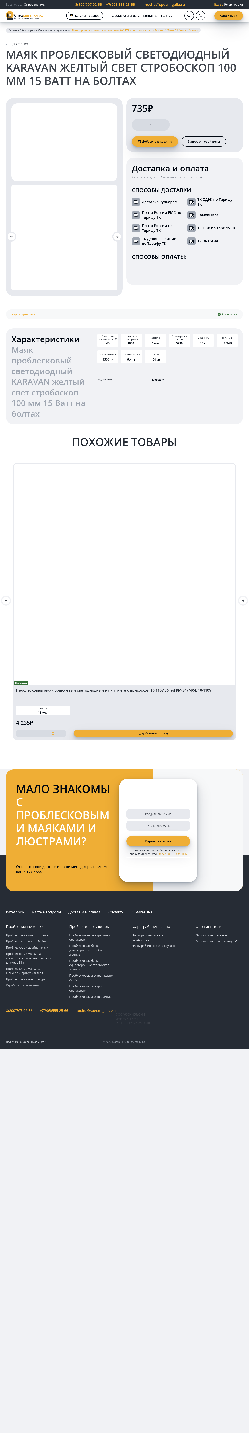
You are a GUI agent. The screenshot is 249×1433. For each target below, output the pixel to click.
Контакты (150, 16)
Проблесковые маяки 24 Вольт (28, 941)
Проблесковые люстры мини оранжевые (89, 937)
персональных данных (172, 854)
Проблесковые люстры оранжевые (85, 988)
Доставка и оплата (126, 16)
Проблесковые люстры (89, 926)
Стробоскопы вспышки (22, 985)
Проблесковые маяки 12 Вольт (28, 935)
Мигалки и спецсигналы (54, 30)
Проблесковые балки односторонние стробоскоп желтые (89, 965)
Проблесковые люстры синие (90, 997)
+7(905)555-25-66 (120, 4)
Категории (28, 30)
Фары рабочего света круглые (154, 946)
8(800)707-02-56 (88, 4)
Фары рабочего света (151, 926)
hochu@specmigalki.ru (165, 4)
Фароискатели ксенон (211, 935)
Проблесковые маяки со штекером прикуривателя (24, 971)
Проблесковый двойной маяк (27, 948)
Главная (14, 30)
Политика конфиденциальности (26, 1042)
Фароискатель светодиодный (217, 941)
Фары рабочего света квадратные (147, 937)
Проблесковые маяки (25, 926)
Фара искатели (209, 926)
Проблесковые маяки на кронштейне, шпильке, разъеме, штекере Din (29, 958)
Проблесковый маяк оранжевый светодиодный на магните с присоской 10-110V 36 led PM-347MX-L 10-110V (113, 690)
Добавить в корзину (157, 142)
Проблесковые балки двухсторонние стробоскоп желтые (88, 950)
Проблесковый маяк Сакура (26, 979)
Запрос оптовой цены (204, 142)
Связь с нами (228, 15)
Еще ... (165, 16)
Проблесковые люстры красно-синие (91, 978)
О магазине (142, 912)
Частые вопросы (46, 912)
